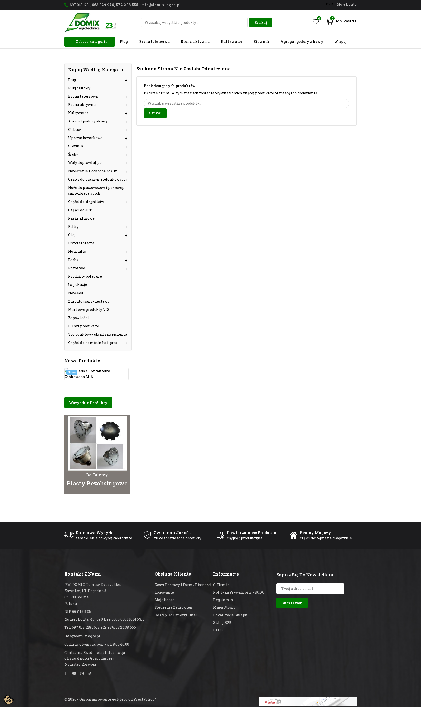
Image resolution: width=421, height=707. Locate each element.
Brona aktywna (195, 41)
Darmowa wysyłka (95, 532)
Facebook (66, 673)
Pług (124, 41)
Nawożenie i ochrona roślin (93, 171)
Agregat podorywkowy (301, 41)
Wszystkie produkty (88, 402)
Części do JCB (80, 210)
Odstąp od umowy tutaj (176, 615)
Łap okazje (77, 284)
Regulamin (223, 599)
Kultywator (232, 41)
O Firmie (221, 584)
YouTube (74, 673)
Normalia (77, 251)
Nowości (75, 293)
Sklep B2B (222, 622)
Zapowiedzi (78, 317)
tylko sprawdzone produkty (177, 538)
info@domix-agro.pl (82, 636)
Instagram (82, 673)
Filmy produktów (84, 326)
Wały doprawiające (85, 162)
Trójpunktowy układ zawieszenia (97, 334)
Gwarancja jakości (173, 532)
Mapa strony (224, 607)
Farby (73, 259)
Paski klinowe (81, 218)
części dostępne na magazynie (326, 538)
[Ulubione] (316, 21)
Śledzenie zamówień (173, 607)
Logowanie (164, 592)
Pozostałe (76, 268)
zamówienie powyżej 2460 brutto (104, 538)
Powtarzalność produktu (251, 532)
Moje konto (164, 599)
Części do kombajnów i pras (92, 342)
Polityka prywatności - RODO (238, 592)
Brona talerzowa (154, 41)
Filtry (73, 226)
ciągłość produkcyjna (244, 538)
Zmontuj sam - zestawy (88, 301)
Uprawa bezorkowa (85, 137)
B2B (329, 4)
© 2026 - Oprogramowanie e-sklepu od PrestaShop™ (110, 699)
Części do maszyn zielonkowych (97, 179)
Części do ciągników (86, 201)
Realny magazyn (317, 532)
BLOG (218, 630)
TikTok (90, 673)
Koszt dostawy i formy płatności (183, 584)
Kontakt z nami (82, 574)
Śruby (73, 154)
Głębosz (74, 129)
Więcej (340, 41)
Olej (71, 234)
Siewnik (261, 41)
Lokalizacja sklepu (230, 615)
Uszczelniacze (81, 243)
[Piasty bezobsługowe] (97, 454)
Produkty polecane (85, 276)
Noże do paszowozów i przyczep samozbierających (96, 190)
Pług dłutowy (79, 88)
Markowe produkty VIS (88, 309)
